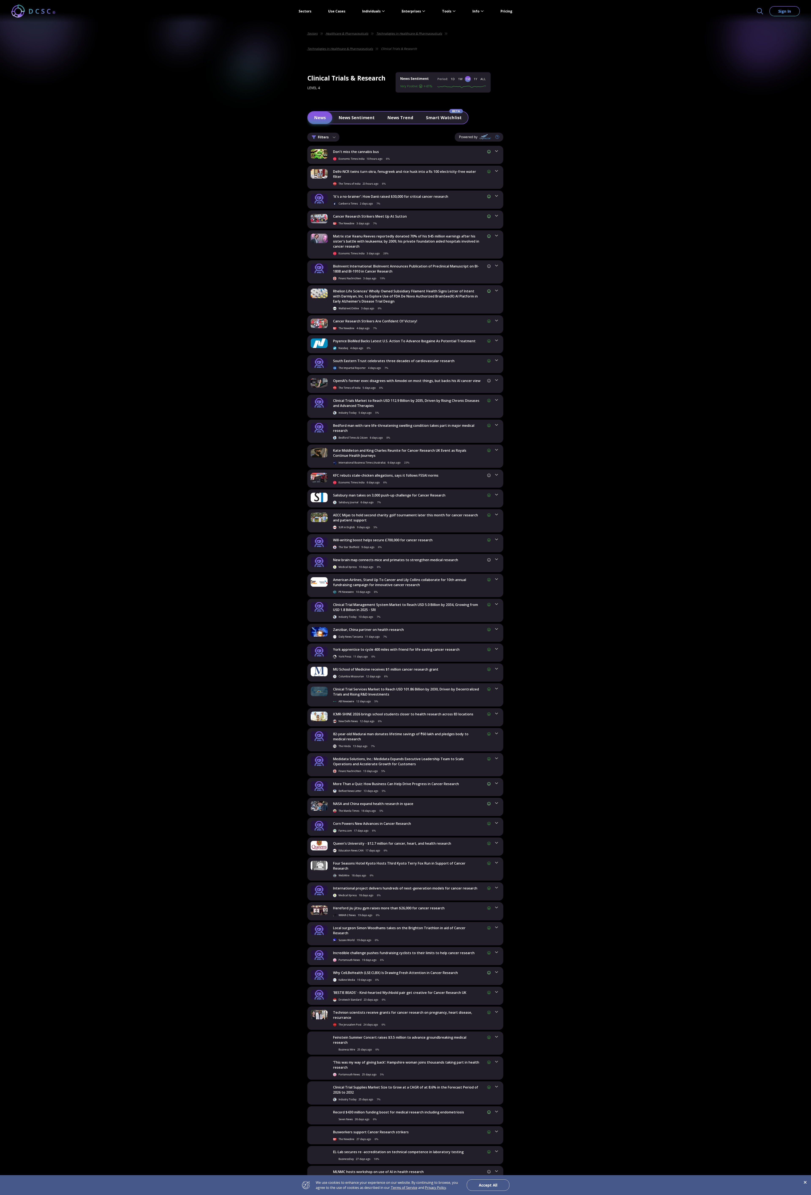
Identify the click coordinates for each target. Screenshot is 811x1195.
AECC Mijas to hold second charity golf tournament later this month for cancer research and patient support (405, 517)
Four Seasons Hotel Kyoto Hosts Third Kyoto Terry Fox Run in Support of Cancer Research (399, 866)
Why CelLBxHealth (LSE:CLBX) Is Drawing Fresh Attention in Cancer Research (395, 972)
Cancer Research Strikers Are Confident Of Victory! (375, 321)
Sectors (305, 11)
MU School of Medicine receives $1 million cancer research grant (385, 669)
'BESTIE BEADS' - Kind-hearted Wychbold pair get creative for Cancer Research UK (399, 992)
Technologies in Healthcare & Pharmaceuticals (409, 33)
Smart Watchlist (444, 117)
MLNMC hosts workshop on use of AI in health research (378, 1171)
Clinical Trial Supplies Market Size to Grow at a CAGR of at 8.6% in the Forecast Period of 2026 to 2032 (405, 1090)
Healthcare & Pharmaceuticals (347, 33)
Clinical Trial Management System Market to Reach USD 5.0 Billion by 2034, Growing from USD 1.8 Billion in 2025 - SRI (405, 607)
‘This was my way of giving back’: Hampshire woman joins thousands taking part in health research (406, 1065)
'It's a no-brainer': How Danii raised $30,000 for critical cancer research (390, 196)
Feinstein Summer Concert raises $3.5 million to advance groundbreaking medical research (399, 1040)
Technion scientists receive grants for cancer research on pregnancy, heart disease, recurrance (402, 1015)
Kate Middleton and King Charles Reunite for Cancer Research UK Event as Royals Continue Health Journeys (399, 453)
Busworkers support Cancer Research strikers (371, 1132)
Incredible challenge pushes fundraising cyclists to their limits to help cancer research (404, 953)
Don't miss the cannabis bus (356, 151)
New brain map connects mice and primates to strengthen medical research (395, 560)
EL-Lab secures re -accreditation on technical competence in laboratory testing (398, 1152)
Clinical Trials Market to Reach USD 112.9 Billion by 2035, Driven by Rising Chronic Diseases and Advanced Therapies (406, 403)
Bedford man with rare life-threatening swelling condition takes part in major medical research (403, 428)
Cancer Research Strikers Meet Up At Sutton (370, 216)
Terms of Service (404, 1187)
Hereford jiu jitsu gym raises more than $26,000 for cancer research (389, 908)
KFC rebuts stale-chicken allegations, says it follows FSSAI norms (385, 475)
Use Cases (336, 11)
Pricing (506, 11)
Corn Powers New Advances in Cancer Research (372, 823)
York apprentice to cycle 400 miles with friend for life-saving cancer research (396, 649)
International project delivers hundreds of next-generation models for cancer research (405, 888)
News (320, 117)
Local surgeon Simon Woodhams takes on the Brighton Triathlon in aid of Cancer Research (399, 930)
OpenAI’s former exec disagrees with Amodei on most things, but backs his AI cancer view (406, 380)
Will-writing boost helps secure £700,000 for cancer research (383, 540)
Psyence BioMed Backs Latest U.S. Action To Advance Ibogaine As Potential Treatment (404, 341)
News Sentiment (357, 117)
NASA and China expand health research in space (373, 803)
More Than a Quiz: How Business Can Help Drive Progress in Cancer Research (396, 784)
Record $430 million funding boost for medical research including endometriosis (398, 1112)
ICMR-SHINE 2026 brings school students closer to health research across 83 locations (403, 714)
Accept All (488, 1185)
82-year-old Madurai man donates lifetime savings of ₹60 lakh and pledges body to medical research (400, 736)
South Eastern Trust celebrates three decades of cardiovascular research (393, 361)
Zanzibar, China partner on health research (368, 629)
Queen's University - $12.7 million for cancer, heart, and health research (392, 843)
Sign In (784, 11)
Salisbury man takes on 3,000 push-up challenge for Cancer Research (389, 495)
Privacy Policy (435, 1187)
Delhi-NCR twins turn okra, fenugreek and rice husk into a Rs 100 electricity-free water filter (404, 174)
